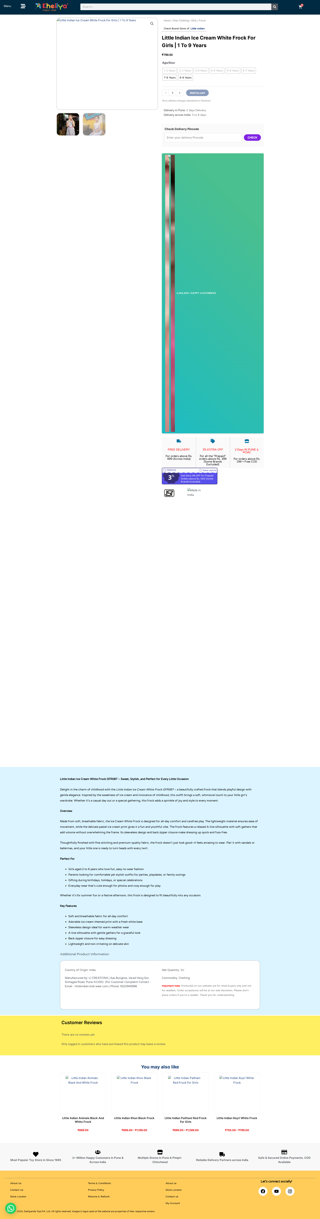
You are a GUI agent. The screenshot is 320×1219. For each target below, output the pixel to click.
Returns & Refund (98, 1196)
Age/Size (168, 62)
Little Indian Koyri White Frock (237, 1118)
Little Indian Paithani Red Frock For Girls (186, 1119)
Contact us (172, 1196)
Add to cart (197, 93)
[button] (152, 23)
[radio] (169, 70)
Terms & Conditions (99, 1183)
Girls (193, 20)
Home (167, 20)
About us (171, 1183)
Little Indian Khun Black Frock (134, 1118)
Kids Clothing (181, 20)
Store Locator (18, 1196)
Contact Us (16, 1190)
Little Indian (198, 28)
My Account (173, 1203)
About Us (15, 1183)
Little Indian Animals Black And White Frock (83, 1119)
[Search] (274, 7)
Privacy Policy (96, 1190)
